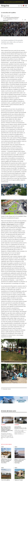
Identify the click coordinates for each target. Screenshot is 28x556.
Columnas (3, 424)
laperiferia (9, 18)
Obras (2, 467)
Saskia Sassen (10, 224)
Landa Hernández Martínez (12, 17)
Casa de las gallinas (5, 480)
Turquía (9, 388)
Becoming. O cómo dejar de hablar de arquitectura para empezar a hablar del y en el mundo (7, 429)
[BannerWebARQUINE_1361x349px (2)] (14, 403)
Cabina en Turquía (19, 480)
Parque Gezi (5, 388)
